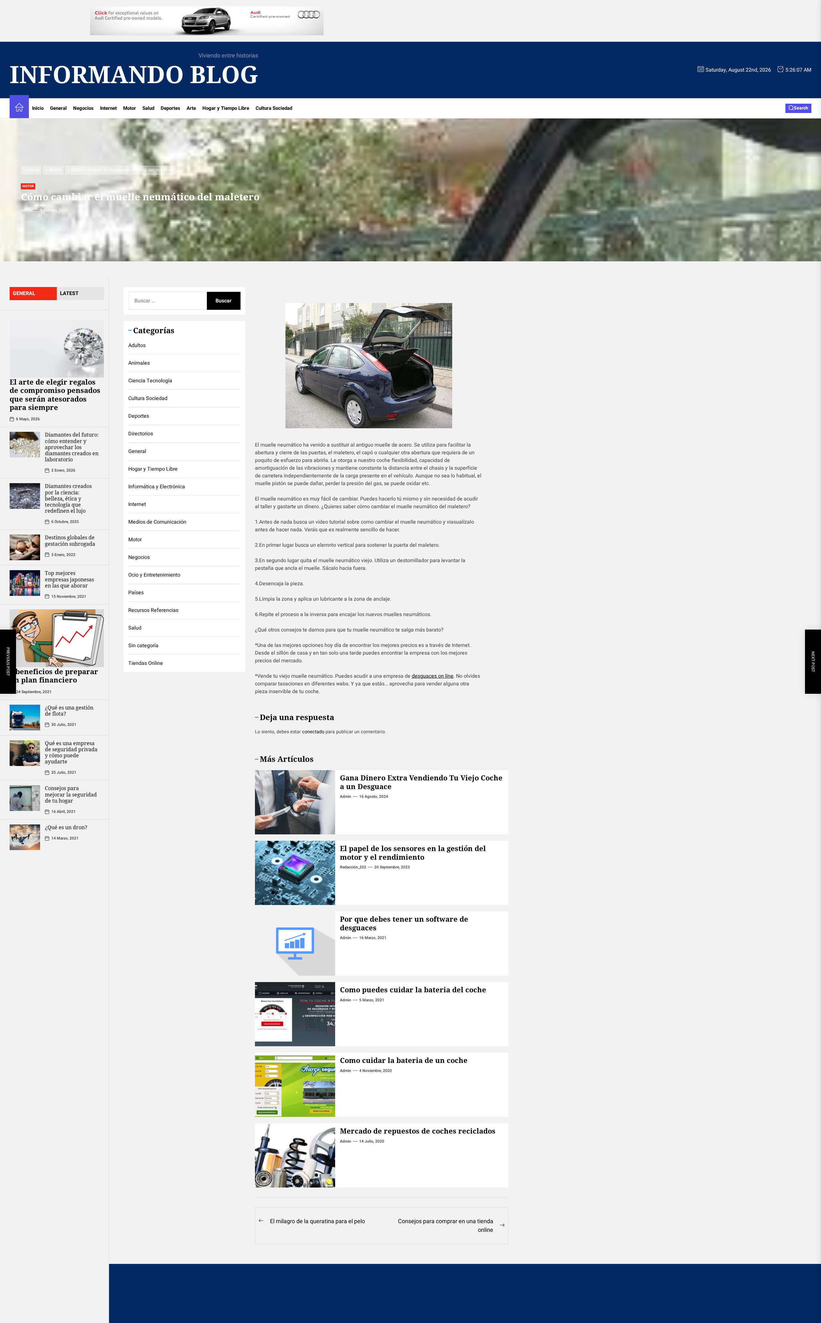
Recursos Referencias (153, 610)
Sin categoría (143, 645)
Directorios (140, 434)
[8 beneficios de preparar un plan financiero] (57, 638)
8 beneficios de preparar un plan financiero (54, 675)
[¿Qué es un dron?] (25, 837)
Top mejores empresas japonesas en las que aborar (69, 579)
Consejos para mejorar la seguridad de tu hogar (71, 794)
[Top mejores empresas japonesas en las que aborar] (25, 583)
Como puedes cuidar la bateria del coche (413, 989)
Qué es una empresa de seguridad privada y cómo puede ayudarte (71, 752)
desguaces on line (432, 676)
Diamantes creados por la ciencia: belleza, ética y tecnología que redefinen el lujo (68, 498)
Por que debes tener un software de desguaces (404, 923)
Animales (139, 363)
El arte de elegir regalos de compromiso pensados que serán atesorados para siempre (55, 394)
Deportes (170, 108)
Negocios (83, 108)
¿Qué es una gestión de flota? (69, 710)
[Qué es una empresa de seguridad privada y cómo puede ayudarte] (25, 753)
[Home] (19, 108)
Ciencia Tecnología (150, 381)
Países (136, 592)
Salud (148, 108)
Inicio (38, 108)
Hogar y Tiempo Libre (225, 108)
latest (69, 293)
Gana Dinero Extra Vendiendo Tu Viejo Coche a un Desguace (421, 782)
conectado (313, 731)
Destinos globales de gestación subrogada (70, 540)
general (24, 293)
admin (26, 210)
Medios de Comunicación (157, 522)
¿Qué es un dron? (66, 827)
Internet (108, 108)
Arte (191, 108)
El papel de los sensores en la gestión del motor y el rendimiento (413, 852)
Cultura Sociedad (274, 108)
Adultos (137, 345)
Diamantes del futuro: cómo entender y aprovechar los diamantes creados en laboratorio (72, 447)
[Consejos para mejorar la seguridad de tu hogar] (25, 798)
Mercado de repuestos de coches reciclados (417, 1131)
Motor (129, 108)
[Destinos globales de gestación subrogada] (25, 547)
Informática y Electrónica (156, 487)
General (58, 108)
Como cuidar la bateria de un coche (404, 1060)
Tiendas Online (145, 663)
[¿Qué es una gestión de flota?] (25, 717)
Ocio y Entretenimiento (154, 575)
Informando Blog (134, 74)
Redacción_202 (353, 867)
